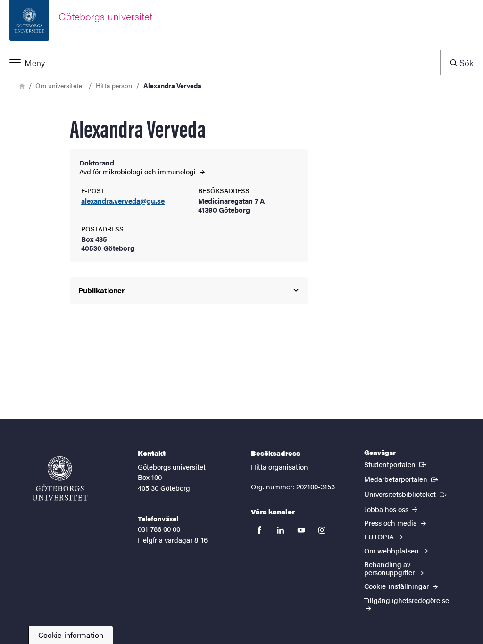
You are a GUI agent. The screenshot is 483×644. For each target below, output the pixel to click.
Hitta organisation (279, 466)
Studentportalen (396, 464)
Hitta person (114, 85)
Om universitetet (59, 85)
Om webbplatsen (392, 550)
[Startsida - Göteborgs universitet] (60, 478)
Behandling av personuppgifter (390, 568)
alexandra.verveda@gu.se (123, 201)
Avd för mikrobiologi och (138, 171)
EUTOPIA (380, 536)
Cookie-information (70, 634)
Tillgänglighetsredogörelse (406, 600)
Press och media (391, 523)
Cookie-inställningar (397, 586)
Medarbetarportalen (402, 478)
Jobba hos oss (387, 509)
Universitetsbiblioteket (406, 493)
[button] (220, 62)
